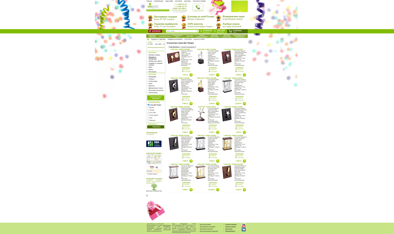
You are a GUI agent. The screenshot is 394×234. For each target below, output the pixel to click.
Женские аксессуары (226, 36)
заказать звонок (198, 10)
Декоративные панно (156, 88)
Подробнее (186, 67)
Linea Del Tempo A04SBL (206, 135)
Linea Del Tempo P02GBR (233, 164)
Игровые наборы (154, 55)
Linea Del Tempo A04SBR (180, 164)
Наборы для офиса (155, 61)
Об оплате (178, 1)
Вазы (150, 67)
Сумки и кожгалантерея (202, 36)
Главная (149, 1)
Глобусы (151, 79)
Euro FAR (152, 112)
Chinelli (151, 110)
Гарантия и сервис (199, 1)
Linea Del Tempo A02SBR (233, 49)
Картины (152, 86)
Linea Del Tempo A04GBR (233, 135)
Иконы (151, 69)
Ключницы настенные (156, 90)
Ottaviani (152, 120)
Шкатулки (189, 36)
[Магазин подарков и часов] (153, 4)
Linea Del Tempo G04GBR (206, 164)
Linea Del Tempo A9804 (207, 107)
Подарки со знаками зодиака (155, 64)
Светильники (153, 92)
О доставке (169, 1)
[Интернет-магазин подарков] (148, 39)
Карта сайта (228, 229)
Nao (150, 118)
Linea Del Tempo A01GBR (180, 49)
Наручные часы (165, 36)
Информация (158, 1)
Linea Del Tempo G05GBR (206, 78)
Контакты (187, 1)
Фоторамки (152, 71)
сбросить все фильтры (155, 97)
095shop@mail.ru (230, 231)
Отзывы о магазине (231, 224)
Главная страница (230, 226)
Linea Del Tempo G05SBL (206, 49)
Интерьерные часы (177, 36)
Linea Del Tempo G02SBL (180, 78)
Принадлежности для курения (239, 36)
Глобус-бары (153, 81)
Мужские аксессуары (214, 36)
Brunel (151, 107)
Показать (156, 127)
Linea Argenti (153, 115)
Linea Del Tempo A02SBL (233, 107)
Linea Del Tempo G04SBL (233, 78)
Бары (150, 83)
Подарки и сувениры (152, 36)
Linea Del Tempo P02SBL (180, 135)
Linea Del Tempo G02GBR (180, 107)
